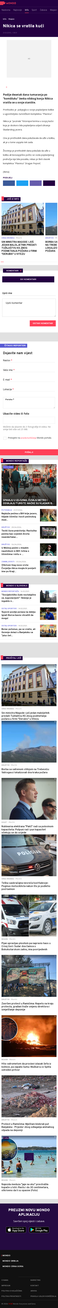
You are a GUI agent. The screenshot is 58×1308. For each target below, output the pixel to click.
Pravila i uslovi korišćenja (43, 1296)
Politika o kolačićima (11, 1291)
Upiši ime (7, 293)
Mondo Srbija (10, 1261)
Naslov (7, 360)
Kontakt (34, 1285)
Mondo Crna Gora (13, 1266)
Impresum (5, 1285)
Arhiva (33, 1291)
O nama (4, 1280)
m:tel (10, 1303)
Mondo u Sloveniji (16, 585)
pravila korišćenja (29, 438)
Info (4, 19)
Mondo (6, 1255)
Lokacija (8, 389)
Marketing (35, 1280)
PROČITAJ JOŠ (13, 658)
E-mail (7, 380)
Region (11, 19)
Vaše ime (9, 370)
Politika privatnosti (11, 1296)
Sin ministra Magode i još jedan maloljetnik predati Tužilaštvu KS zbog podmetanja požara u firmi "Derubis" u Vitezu (19, 248)
